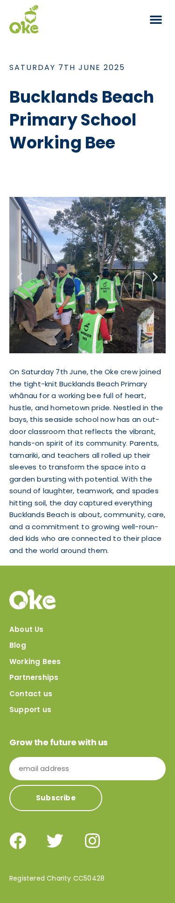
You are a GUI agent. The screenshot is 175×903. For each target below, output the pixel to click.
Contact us (30, 694)
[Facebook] (17, 841)
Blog (17, 645)
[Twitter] (55, 841)
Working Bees (35, 661)
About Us (26, 629)
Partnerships (33, 677)
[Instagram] (92, 841)
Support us (30, 709)
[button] (156, 19)
